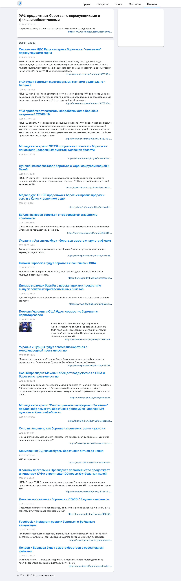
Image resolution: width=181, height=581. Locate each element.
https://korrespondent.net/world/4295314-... (89, 233)
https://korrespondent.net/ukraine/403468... (90, 255)
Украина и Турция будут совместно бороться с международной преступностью (53, 348)
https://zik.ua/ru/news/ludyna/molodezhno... (90, 158)
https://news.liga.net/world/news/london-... (90, 566)
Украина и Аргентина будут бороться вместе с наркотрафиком (65, 240)
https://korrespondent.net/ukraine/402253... (90, 365)
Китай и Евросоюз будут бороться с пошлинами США (57, 263)
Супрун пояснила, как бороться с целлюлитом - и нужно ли (62, 428)
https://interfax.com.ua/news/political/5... (91, 397)
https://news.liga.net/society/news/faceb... (90, 540)
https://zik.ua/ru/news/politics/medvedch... (90, 207)
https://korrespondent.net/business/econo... (90, 278)
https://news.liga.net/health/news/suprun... (90, 443)
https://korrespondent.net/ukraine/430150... (90, 514)
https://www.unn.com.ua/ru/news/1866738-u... (88, 138)
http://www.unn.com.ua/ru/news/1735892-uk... (88, 339)
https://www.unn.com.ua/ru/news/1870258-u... (88, 103)
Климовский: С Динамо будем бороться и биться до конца (61, 451)
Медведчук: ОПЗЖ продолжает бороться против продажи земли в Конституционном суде (61, 196)
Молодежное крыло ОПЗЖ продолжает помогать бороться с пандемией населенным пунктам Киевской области (63, 148)
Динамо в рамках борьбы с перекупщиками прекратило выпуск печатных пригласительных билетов (60, 287)
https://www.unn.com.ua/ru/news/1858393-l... (89, 187)
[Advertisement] (141, 28)
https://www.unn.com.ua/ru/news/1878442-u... (88, 491)
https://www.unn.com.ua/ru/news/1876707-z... (89, 74)
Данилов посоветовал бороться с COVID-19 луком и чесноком (64, 499)
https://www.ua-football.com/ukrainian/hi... (90, 304)
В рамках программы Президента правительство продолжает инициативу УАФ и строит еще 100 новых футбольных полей (64, 471)
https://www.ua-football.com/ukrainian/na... (90, 31)
